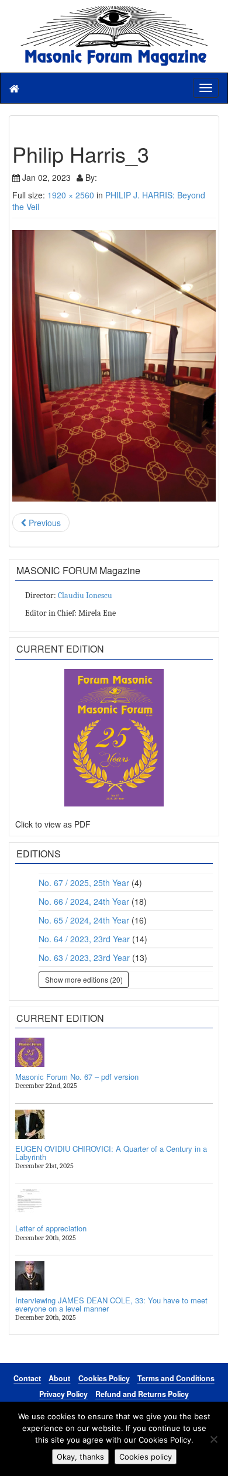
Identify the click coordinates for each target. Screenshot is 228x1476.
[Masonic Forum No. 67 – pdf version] (114, 1052)
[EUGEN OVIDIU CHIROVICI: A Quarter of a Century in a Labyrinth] (114, 1124)
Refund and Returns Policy (142, 1394)
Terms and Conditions (176, 1378)
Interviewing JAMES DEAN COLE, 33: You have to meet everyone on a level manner (111, 1304)
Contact (27, 1378)
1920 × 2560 (70, 195)
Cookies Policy (104, 1378)
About (59, 1378)
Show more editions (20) (84, 979)
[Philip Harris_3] (114, 366)
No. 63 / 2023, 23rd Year (84, 957)
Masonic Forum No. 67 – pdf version (77, 1076)
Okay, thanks (80, 1456)
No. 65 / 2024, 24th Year (84, 920)
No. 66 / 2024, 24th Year (84, 901)
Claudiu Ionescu (85, 595)
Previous (43, 522)
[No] (213, 1439)
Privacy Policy (63, 1394)
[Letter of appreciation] (114, 1203)
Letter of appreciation (51, 1228)
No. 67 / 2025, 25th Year (84, 882)
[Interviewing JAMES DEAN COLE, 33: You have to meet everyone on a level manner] (114, 1275)
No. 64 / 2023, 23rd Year (84, 939)
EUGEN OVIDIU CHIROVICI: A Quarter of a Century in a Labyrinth (111, 1152)
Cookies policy (145, 1456)
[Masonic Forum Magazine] (114, 12)
